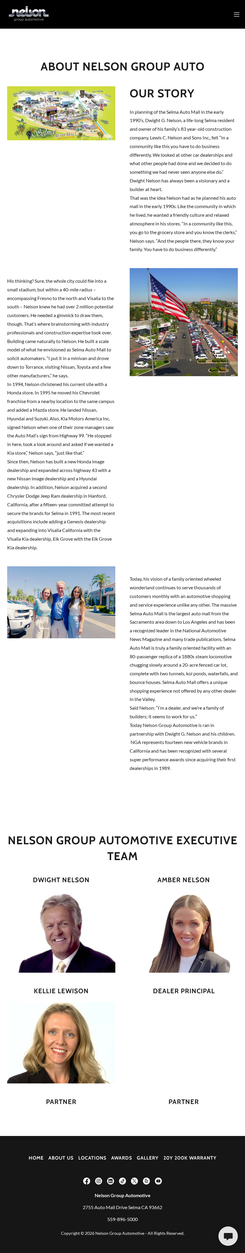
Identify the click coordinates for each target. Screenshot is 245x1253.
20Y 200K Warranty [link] (190, 1158)
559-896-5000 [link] (122, 1219)
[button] (237, 14)
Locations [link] (92, 1158)
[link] (29, 14)
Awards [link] (121, 1158)
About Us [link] (61, 1158)
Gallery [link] (148, 1158)
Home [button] (36, 1158)
